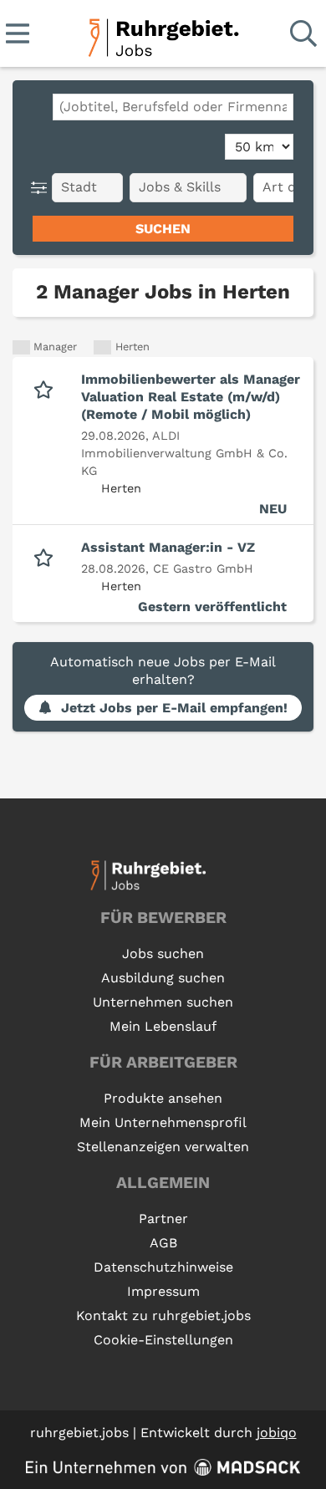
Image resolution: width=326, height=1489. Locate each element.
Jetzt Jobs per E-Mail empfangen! (174, 708)
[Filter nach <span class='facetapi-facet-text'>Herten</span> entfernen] (102, 347)
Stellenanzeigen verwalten (163, 1147)
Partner (163, 1218)
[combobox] (173, 107)
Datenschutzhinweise (163, 1267)
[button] (42, 187)
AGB (163, 1243)
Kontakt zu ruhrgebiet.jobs (163, 1315)
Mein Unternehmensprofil (163, 1122)
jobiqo (277, 1433)
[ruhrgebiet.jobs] (162, 35)
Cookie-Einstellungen (163, 1340)
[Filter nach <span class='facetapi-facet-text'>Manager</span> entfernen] (21, 347)
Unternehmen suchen (163, 1002)
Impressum (163, 1291)
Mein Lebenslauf (163, 1026)
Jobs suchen (163, 953)
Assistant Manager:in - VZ (168, 547)
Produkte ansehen (163, 1098)
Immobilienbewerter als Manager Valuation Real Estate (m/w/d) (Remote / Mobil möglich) (190, 396)
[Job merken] (47, 387)
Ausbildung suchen (163, 978)
